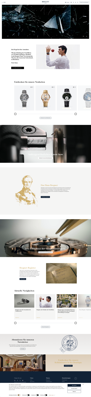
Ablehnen (74, 391)
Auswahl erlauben (74, 388)
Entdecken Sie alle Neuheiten (45, 117)
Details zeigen (51, 395)
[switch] (28, 395)
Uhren (31, 380)
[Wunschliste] (73, 2)
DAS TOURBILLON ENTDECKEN (17, 67)
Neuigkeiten (48, 380)
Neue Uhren (32, 381)
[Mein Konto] (75, 2)
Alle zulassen (74, 385)
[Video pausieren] (83, 36)
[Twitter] (20, 380)
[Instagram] (14, 380)
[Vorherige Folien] (15, 114)
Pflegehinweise (64, 380)
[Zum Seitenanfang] (76, 378)
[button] (31, 87)
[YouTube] (22, 380)
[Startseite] (45, 2)
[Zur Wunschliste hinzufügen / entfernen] (32, 87)
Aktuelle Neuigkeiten (45, 326)
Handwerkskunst (49, 381)
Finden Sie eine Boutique (84, 2)
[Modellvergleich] (71, 2)
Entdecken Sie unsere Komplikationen (45, 252)
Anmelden (23, 348)
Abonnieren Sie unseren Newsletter (20, 382)
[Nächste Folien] (76, 114)
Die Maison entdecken (45, 196)
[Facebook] (17, 380)
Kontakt (63, 381)
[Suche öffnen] (77, 2)
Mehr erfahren (22, 279)
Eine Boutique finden (68, 365)
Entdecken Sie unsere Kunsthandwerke (45, 158)
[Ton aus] (86, 36)
